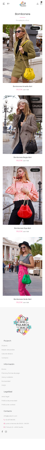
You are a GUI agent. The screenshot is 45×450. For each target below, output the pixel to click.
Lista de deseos (7, 354)
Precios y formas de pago (11, 373)
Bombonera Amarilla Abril (22, 86)
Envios (4, 369)
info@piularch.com (10, 416)
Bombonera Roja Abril (22, 228)
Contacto (5, 358)
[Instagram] (6, 431)
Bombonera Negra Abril (22, 157)
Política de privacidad (9, 400)
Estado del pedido (8, 350)
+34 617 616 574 (10, 420)
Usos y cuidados (7, 377)
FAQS (4, 385)
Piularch (4, 345)
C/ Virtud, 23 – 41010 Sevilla (14, 427)
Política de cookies (8, 404)
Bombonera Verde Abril (22, 299)
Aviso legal (5, 396)
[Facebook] (2, 431)
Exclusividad (6, 381)
